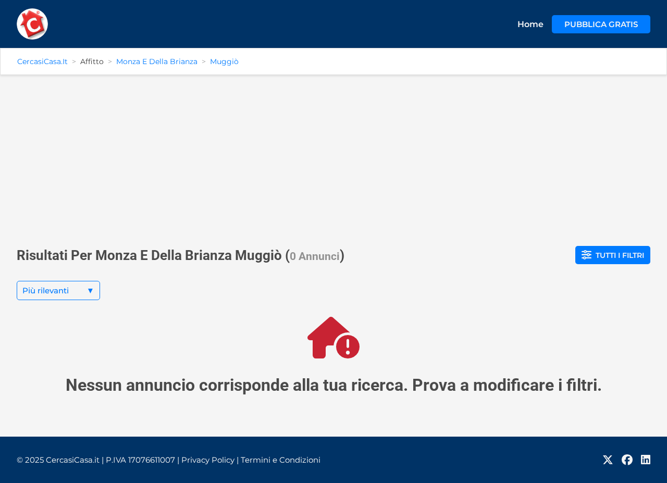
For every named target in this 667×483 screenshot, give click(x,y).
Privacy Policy (210, 460)
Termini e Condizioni (280, 460)
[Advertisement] (333, 156)
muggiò (224, 61)
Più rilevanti (58, 290)
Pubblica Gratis (601, 24)
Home (530, 24)
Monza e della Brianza (156, 61)
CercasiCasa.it (42, 61)
